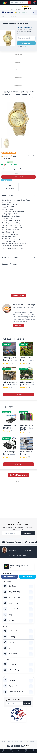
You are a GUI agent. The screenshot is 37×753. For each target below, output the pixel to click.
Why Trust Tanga (15, 592)
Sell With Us (13, 664)
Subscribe (27, 703)
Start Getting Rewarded (19, 566)
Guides (11, 620)
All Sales (3, 16)
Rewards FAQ (13, 654)
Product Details (7, 195)
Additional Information (10, 257)
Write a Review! (18, 296)
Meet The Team (14, 597)
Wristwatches (13, 16)
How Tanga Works (15, 603)
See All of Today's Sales (18, 475)
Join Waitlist (18, 177)
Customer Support (15, 631)
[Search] (29, 2)
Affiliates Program (15, 670)
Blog (10, 615)
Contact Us (18, 326)
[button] (9, 158)
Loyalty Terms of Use (16, 692)
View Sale (18, 394)
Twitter (29, 577)
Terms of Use (13, 686)
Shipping (12, 637)
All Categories (8, 12)
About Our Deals (15, 609)
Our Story (12, 586)
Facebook (11, 577)
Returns (11, 642)
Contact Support (16, 555)
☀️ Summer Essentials (21, 12)
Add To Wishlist (7, 180)
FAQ (26, 555)
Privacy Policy (13, 680)
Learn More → (14, 568)
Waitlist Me (26, 43)
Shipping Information (9, 264)
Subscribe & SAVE (28, 533)
